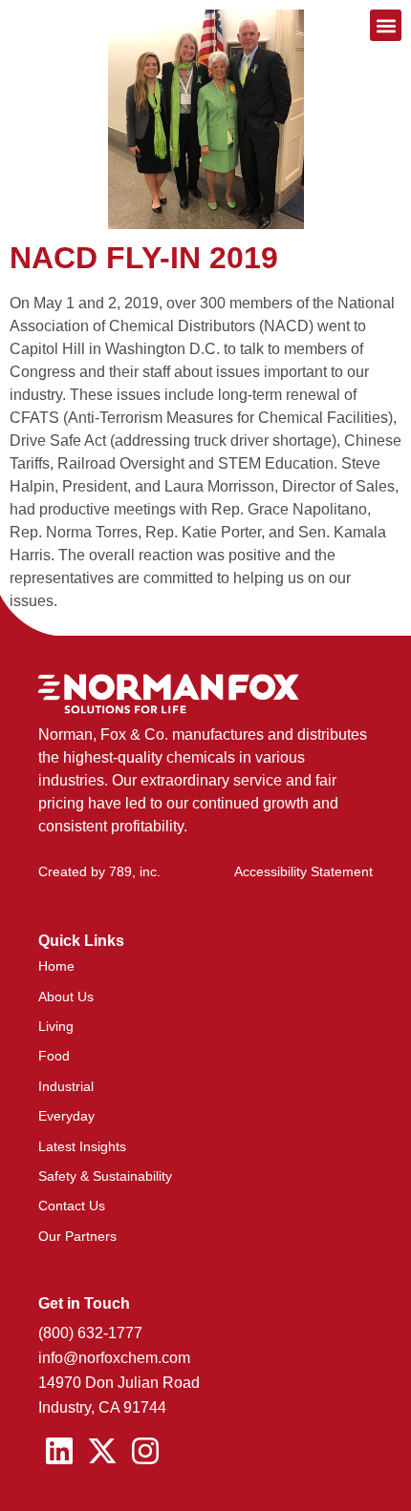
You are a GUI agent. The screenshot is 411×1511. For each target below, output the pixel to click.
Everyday (66, 1115)
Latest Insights (82, 1146)
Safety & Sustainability (105, 1176)
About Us (66, 996)
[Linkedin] (59, 1451)
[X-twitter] (102, 1451)
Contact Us (71, 1205)
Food (54, 1055)
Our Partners (77, 1236)
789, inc (133, 871)
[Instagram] (145, 1451)
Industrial (66, 1086)
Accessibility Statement (303, 871)
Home (56, 966)
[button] (385, 25)
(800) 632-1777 (90, 1333)
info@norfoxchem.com (114, 1358)
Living (56, 1026)
